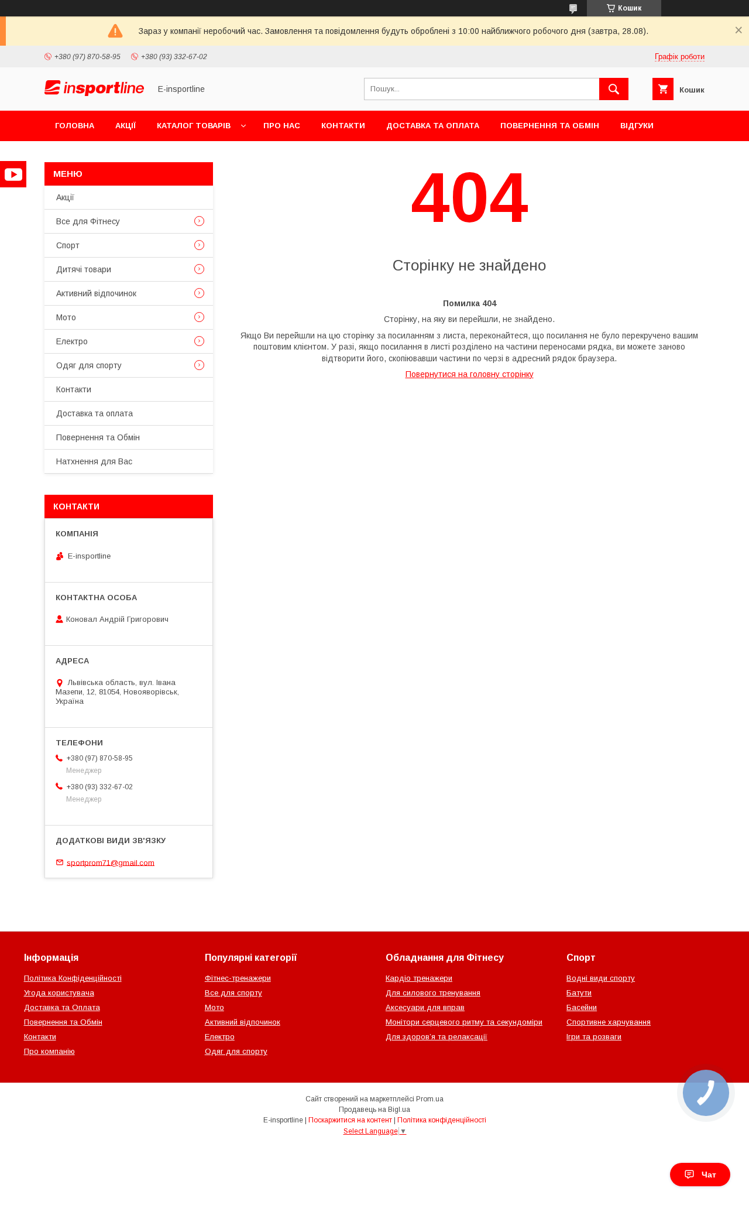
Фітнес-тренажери (238, 978)
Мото (66, 317)
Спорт (68, 245)
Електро (72, 341)
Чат (709, 1174)
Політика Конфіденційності (73, 978)
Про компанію (49, 1051)
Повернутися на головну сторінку (470, 374)
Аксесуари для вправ (425, 1007)
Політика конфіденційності (441, 1120)
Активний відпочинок (96, 293)
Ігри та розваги (593, 1036)
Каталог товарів (194, 125)
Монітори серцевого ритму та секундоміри (464, 1022)
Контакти (343, 125)
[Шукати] (613, 89)
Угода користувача (59, 992)
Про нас (281, 125)
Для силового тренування (433, 992)
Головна (74, 125)
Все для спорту (233, 992)
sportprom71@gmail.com (110, 862)
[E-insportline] (94, 93)
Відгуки (637, 125)
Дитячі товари (83, 269)
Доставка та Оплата (62, 1007)
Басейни (581, 1007)
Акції (125, 125)
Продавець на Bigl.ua (374, 1109)
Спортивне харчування (608, 1022)
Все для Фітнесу (88, 221)
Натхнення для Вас (94, 461)
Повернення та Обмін (549, 125)
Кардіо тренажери (419, 978)
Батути (579, 992)
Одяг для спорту (89, 365)
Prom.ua (430, 1099)
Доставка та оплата (432, 125)
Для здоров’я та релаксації (436, 1036)
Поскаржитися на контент (350, 1120)
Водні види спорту (600, 978)
